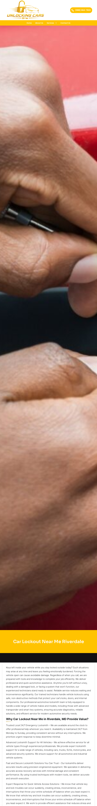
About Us (39, 23)
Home (29, 23)
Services (50, 23)
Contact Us (65, 23)
